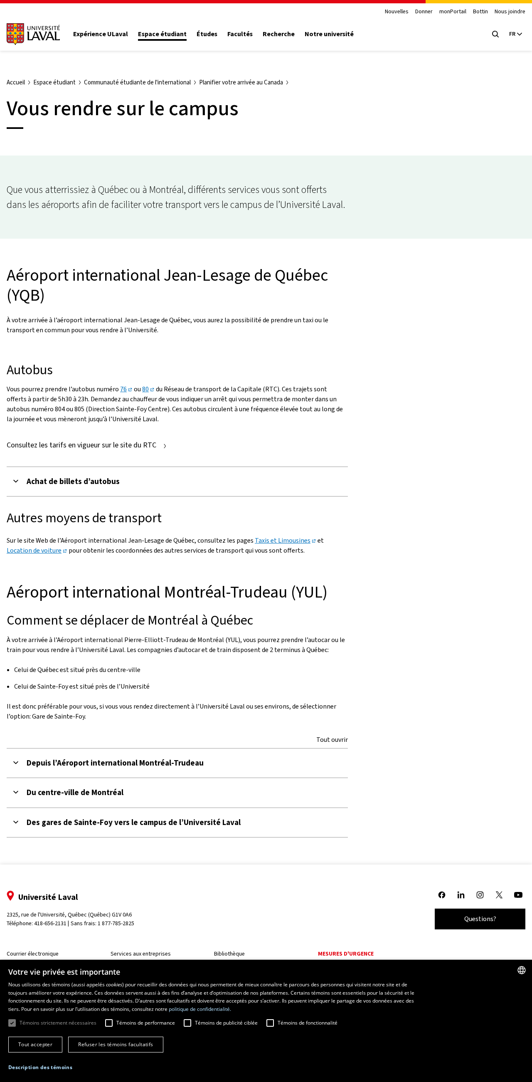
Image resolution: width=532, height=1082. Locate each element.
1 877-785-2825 (116, 923)
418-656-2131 (50, 923)
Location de (34, 550)
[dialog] (266, 1021)
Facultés (240, 34)
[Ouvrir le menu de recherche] (495, 34)
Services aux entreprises (141, 954)
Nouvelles (397, 11)
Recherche (279, 34)
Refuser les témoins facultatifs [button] (115, 1044)
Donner (424, 11)
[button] (40, 1067)
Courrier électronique (33, 954)
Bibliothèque (229, 954)
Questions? (480, 918)
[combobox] (521, 970)
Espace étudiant (162, 34)
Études (207, 34)
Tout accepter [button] (35, 1044)
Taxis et (282, 540)
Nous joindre (510, 11)
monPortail (452, 11)
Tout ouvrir (332, 740)
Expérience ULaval (100, 34)
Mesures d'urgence (346, 954)
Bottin (480, 11)
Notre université (329, 34)
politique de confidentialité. (200, 1009)
